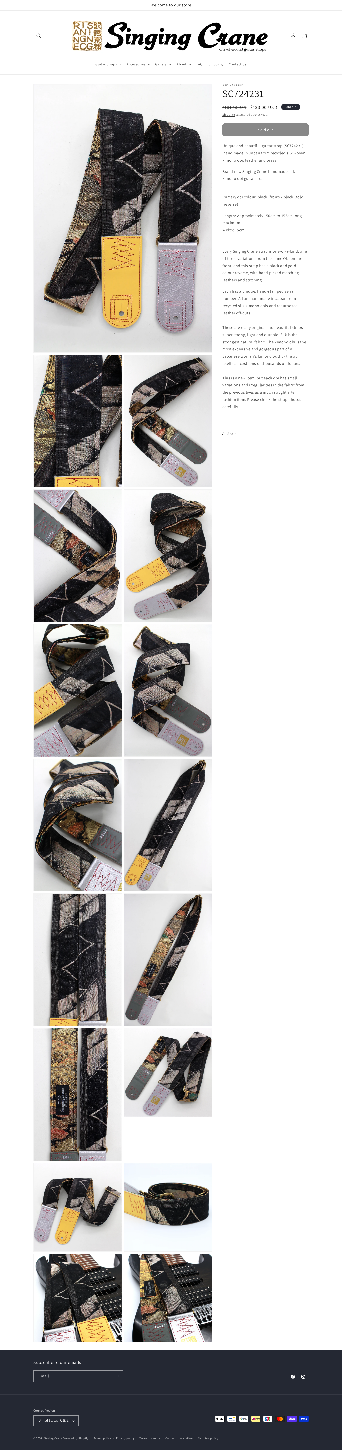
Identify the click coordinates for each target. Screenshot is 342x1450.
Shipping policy (208, 1438)
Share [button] (232, 433)
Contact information (179, 1438)
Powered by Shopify (75, 1438)
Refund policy (102, 1438)
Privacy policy (125, 1438)
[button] (38, 35)
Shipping (228, 114)
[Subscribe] (117, 1376)
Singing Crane (53, 1438)
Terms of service (149, 1438)
